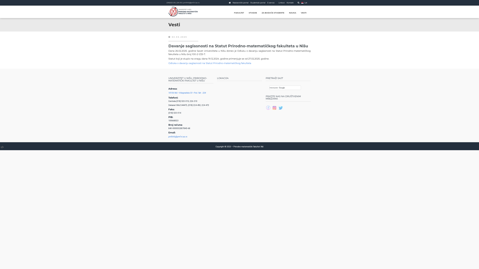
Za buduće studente (273, 13)
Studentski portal (257, 3)
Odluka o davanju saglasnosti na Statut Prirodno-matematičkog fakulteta (209, 63)
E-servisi (271, 3)
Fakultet (239, 13)
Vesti (303, 13)
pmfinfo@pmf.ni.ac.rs (191, 3)
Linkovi (282, 3)
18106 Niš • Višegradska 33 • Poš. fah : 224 (187, 93)
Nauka (292, 13)
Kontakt (290, 3)
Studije (253, 13)
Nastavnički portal (240, 3)
